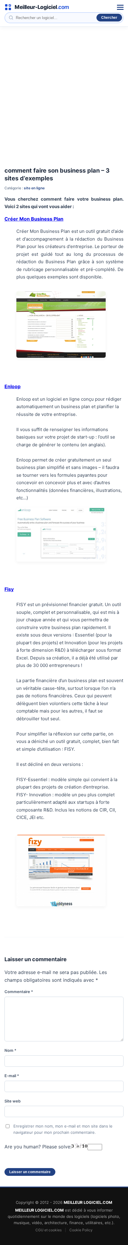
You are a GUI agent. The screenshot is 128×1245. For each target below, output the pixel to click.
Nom (10, 1050)
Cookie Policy (81, 1230)
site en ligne (34, 188)
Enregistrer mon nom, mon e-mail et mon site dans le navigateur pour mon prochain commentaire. (63, 1129)
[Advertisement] (64, 94)
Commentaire (18, 991)
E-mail (11, 1075)
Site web (12, 1101)
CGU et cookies (48, 1230)
